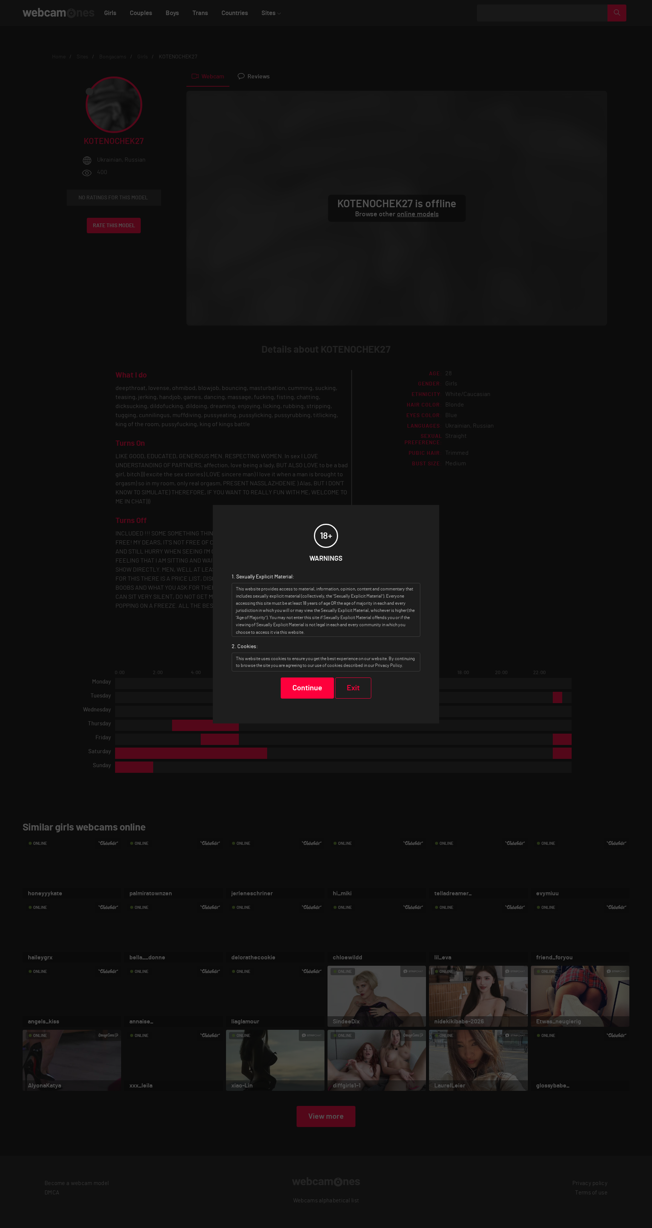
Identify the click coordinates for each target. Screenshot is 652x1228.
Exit (353, 688)
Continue (307, 688)
